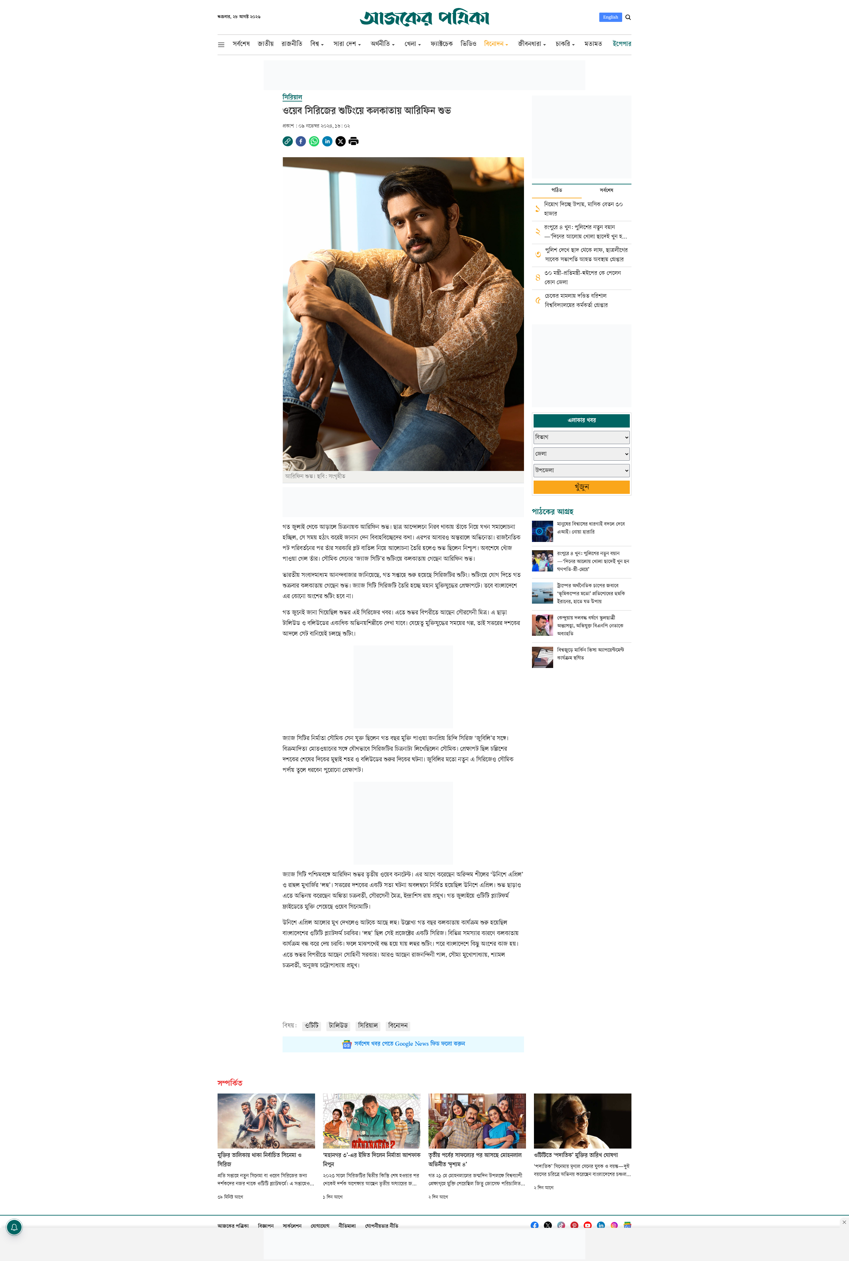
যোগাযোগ (320, 1226)
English (610, 17)
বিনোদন (398, 1026)
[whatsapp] (314, 141)
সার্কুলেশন (292, 1226)
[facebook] (300, 141)
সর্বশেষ (606, 191)
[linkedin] (327, 141)
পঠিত (557, 191)
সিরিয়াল (368, 1026)
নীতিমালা (347, 1226)
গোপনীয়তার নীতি (381, 1226)
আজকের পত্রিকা (233, 1226)
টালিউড (338, 1026)
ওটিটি (311, 1026)
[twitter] (340, 141)
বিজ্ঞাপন (266, 1226)
